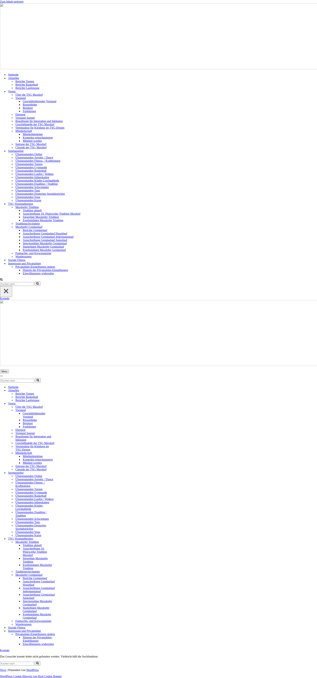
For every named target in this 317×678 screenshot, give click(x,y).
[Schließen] (6, 291)
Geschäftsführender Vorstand (39, 101)
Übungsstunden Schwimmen (32, 187)
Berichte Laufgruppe (27, 88)
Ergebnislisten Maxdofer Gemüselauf (44, 250)
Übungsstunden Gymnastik (31, 167)
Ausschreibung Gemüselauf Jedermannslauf (48, 236)
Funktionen (29, 111)
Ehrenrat (20, 114)
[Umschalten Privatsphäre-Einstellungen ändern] (64, 634)
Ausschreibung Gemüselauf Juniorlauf (45, 240)
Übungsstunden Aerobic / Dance (34, 157)
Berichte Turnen (24, 81)
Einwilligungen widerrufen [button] (38, 273)
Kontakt (4, 298)
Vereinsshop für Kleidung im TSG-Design (39, 127)
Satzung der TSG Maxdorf (30, 144)
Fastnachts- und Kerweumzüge (33, 253)
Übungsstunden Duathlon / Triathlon (36, 183)
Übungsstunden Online (28, 154)
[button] (35, 267)
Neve (3, 670)
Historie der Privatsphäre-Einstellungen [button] (45, 270)
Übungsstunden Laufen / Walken (34, 174)
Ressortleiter (30, 104)
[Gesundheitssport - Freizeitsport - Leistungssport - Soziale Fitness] (158, 36)
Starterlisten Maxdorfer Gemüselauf (43, 246)
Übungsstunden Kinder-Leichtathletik (37, 180)
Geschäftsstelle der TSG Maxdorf (34, 124)
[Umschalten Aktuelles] (64, 390)
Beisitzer (28, 107)
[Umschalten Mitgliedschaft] (64, 453)
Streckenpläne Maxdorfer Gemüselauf (45, 243)
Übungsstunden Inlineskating (32, 177)
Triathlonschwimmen (27, 223)
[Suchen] (1, 279)
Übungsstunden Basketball (30, 170)
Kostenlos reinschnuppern (38, 137)
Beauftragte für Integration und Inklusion (39, 121)
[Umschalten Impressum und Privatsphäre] (64, 631)
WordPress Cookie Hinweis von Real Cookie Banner (31, 676)
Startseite (13, 74)
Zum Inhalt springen (11, 1)
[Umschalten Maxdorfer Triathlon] (64, 542)
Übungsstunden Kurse (28, 200)
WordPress (32, 670)
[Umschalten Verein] (64, 403)
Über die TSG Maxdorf (29, 94)
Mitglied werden (32, 140)
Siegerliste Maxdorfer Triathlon (41, 217)
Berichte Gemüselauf (35, 230)
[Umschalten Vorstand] (64, 410)
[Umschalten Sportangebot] (64, 472)
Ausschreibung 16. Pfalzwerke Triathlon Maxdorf (51, 213)
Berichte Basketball (26, 84)
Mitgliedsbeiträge (33, 134)
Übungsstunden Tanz (27, 190)
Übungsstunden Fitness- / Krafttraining (37, 160)
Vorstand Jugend (25, 117)
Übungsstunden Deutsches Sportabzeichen (40, 193)
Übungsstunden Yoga (27, 197)
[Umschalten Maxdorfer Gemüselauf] (64, 575)
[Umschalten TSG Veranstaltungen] (64, 538)
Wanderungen (23, 256)
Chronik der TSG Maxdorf (31, 147)
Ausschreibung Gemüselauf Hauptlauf (45, 233)
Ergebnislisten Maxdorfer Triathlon (43, 220)
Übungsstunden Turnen (29, 164)
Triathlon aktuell (32, 210)
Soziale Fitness (16, 260)
